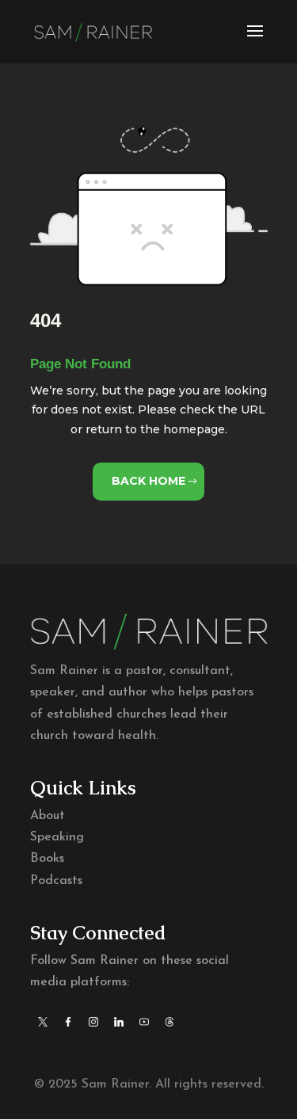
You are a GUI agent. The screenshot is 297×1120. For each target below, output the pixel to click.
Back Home (148, 481)
